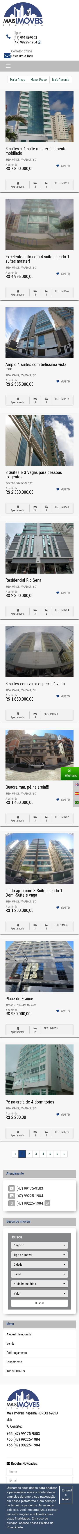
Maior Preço (17, 79)
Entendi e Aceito (67, 1495)
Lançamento (14, 1362)
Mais (10, 1419)
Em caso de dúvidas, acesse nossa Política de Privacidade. (30, 1523)
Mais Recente (60, 79)
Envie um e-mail (22, 56)
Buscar (39, 1303)
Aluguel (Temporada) (19, 1334)
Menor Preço (39, 79)
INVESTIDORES (16, 1371)
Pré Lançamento (17, 1353)
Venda (10, 1343)
